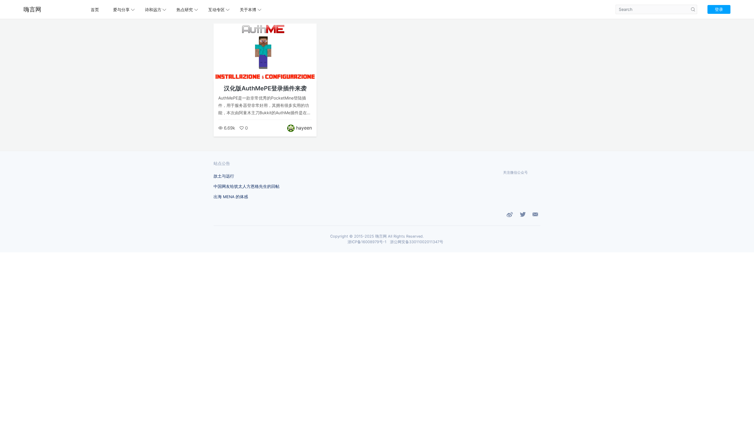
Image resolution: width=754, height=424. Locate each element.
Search (693, 9)
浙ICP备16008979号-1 (367, 242)
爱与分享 (121, 9)
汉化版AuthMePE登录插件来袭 (265, 88)
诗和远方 (153, 9)
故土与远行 (224, 176)
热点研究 (184, 9)
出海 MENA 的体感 (231, 196)
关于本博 (248, 9)
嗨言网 (32, 9)
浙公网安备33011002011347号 (416, 242)
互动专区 (216, 9)
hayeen (304, 128)
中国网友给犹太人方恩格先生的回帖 (247, 186)
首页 (95, 9)
